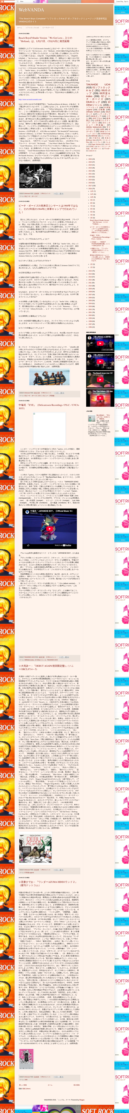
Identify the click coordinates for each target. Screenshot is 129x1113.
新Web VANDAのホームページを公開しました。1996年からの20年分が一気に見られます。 (100, 257)
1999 (90, 318)
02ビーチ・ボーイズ (30, 196)
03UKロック (93, 102)
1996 (90, 327)
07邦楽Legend (29, 872)
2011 (90, 283)
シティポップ (104, 114)
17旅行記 (97, 138)
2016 (90, 188)
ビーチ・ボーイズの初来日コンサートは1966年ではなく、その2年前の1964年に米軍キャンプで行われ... (100, 229)
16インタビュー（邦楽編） (98, 124)
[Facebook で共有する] (61, 194)
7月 (91, 206)
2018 (90, 183)
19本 (26, 1079)
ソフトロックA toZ (32, 27)
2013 (90, 277)
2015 (90, 271)
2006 (90, 297)
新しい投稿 (23, 1085)
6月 (91, 209)
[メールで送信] (55, 194)
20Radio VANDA (93, 112)
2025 (90, 162)
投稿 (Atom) (26, 1088)
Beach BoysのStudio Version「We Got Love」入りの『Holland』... (99, 222)
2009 (90, 289)
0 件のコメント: (47, 393)
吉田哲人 (92, 146)
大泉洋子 (107, 144)
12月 (92, 191)
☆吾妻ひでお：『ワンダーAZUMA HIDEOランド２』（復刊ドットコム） (100, 250)
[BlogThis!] (57, 194)
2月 (91, 264)
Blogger (81, 1100)
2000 (90, 315)
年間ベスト (97, 148)
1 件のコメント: (46, 870)
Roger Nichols (96, 144)
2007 (90, 294)
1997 (90, 324)
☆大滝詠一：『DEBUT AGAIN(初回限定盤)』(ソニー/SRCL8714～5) (100, 243)
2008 (90, 291)
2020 (90, 177)
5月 (91, 212)
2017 (90, 185)
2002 (90, 309)
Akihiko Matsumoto (94, 127)
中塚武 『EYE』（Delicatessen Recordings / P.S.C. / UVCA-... (100, 237)
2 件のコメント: (46, 193)
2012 (90, 280)
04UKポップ (96, 116)
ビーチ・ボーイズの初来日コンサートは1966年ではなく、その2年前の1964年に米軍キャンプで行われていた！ (48, 209)
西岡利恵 (94, 136)
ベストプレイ (97, 142)
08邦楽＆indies (29, 660)
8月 (91, 203)
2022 (90, 171)
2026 (90, 159)
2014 (90, 274)
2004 (90, 303)
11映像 (101, 110)
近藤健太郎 (91, 151)
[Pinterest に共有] (62, 194)
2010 (90, 286)
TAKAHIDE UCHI (52, 660)
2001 (90, 312)
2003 (90, 306)
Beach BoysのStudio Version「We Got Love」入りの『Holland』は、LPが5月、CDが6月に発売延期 (45, 39)
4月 (91, 215)
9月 (91, 200)
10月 (92, 197)
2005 (90, 300)
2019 (90, 180)
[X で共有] (59, 194)
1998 (90, 321)
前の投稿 (77, 1085)
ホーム (19, 27)
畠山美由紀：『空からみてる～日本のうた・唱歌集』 (103, 417)
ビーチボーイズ (48, 27)
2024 (90, 165)
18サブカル (97, 118)
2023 (90, 168)
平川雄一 (107, 148)
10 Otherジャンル (40, 660)
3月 (91, 218)
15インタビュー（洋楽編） (46, 395)
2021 (90, 174)
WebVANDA (31, 9)
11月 (92, 194)
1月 (91, 267)
